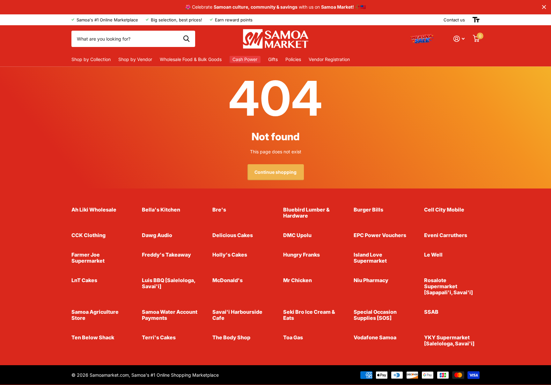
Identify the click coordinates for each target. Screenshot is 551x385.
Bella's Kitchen (161, 209)
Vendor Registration (329, 59)
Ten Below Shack (92, 337)
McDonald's (227, 280)
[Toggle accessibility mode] (476, 20)
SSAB (431, 312)
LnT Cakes (84, 280)
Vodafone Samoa (375, 337)
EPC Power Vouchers (380, 235)
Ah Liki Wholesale (93, 209)
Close (544, 7)
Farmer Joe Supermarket (88, 257)
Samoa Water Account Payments (169, 315)
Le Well (433, 254)
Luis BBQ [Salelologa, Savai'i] (168, 283)
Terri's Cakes (159, 337)
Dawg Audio (157, 235)
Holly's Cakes (229, 254)
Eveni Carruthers (445, 235)
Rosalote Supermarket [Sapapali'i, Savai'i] (448, 286)
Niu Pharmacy (371, 280)
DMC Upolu (297, 235)
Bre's (219, 209)
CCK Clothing (88, 235)
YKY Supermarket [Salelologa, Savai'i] (449, 340)
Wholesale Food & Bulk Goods (191, 59)
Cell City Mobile (444, 209)
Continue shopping (275, 172)
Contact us (454, 19)
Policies (293, 59)
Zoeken (186, 39)
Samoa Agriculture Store (95, 315)
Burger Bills (368, 209)
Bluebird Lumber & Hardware (306, 212)
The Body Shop (231, 337)
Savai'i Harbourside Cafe (237, 315)
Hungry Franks (301, 254)
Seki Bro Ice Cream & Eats (309, 315)
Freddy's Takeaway (166, 254)
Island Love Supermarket (370, 257)
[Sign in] (459, 39)
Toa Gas (293, 337)
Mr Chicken (297, 280)
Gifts (273, 59)
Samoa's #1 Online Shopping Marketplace (175, 375)
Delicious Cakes (232, 235)
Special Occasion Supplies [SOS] (375, 315)
